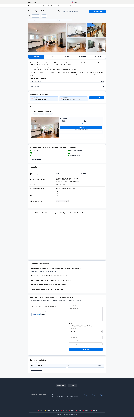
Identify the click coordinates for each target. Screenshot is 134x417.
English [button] (75, 2)
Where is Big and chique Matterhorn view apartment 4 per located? (48, 284)
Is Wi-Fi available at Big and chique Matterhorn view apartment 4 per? (49, 275)
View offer (81, 127)
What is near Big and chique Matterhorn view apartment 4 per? (47, 289)
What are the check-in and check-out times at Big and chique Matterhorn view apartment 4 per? (56, 268)
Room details (80, 132)
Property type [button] (60, 385)
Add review (86, 349)
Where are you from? (74, 341)
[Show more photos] (47, 37)
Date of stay (72, 328)
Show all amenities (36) (37, 159)
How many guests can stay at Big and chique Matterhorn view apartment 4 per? (51, 280)
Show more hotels (36, 370)
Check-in (36, 97)
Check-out (65, 97)
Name (70, 335)
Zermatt (30, 5)
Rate (70, 323)
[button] (35, 16)
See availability (97, 98)
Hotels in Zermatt (37, 5)
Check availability (97, 11)
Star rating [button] (72, 385)
